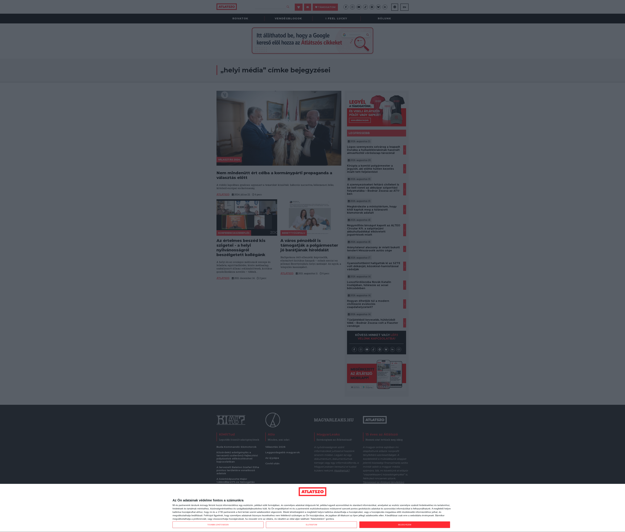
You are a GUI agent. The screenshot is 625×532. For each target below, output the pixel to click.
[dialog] (312, 508)
